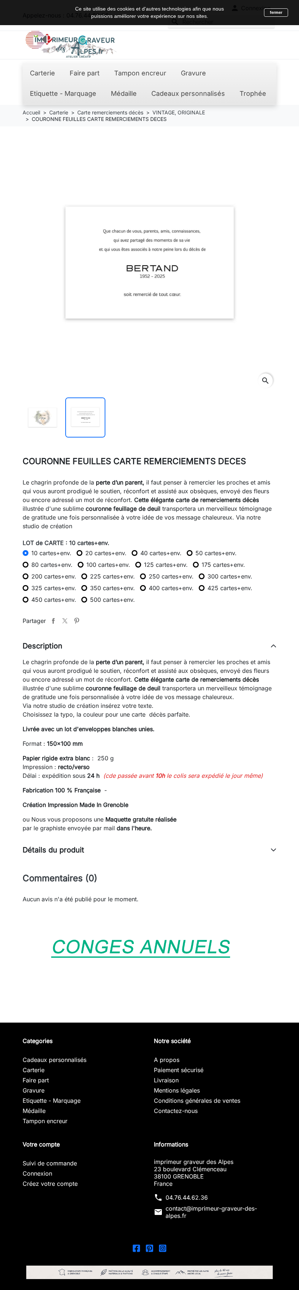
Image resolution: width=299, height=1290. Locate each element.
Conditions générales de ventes (197, 1100)
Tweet (65, 620)
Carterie (33, 1070)
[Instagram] (162, 1248)
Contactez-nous (176, 1110)
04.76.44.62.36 (187, 1197)
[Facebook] (136, 1248)
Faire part (36, 1080)
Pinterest (76, 620)
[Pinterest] (149, 1248)
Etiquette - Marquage (52, 1100)
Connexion (37, 1173)
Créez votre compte (50, 1183)
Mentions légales (177, 1090)
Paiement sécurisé (178, 1070)
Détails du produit (53, 850)
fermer (276, 12)
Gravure (33, 1090)
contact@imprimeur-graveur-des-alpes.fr (211, 1212)
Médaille (34, 1110)
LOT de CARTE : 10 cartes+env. (66, 542)
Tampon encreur (45, 1121)
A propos (166, 1059)
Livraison (166, 1080)
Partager (53, 620)
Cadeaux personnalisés (54, 1059)
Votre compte (41, 1144)
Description (42, 646)
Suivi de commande (50, 1163)
